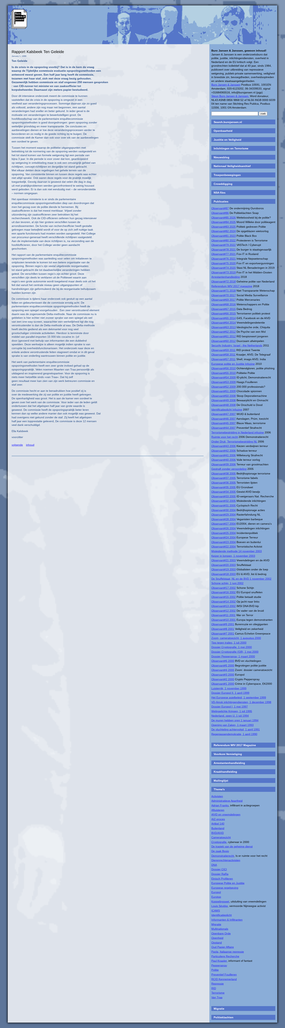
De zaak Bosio (220, 851)
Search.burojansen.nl (228, 122)
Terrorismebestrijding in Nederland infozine (237, 432)
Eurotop (216, 896)
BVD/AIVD (217, 832)
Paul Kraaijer (219, 960)
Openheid (217, 937)
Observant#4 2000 (222, 670)
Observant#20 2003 (223, 565)
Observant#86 (220, 212)
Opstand (216, 942)
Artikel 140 (217, 823)
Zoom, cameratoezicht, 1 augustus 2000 (236, 638)
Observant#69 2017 (223, 299)
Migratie (216, 924)
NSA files (219, 192)
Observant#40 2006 (223, 459)
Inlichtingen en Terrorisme (231, 148)
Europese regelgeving (224, 887)
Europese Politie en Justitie (227, 883)
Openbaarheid (223, 130)
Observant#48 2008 (223, 404)
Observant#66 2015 (223, 313)
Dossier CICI (219, 869)
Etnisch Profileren (222, 878)
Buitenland (217, 828)
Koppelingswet (220, 901)
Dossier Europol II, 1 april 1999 (230, 692)
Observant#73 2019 (223, 272)
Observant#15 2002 (223, 596)
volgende (17, 444)
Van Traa (216, 997)
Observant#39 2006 (223, 464)
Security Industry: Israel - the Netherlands (236, 345)
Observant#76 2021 (223, 258)
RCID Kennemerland (224, 979)
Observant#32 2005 (223, 500)
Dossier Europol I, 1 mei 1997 (229, 706)
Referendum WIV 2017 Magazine (235, 745)
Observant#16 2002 (223, 592)
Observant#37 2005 (223, 478)
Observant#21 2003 (223, 560)
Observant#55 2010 (223, 373)
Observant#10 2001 (223, 619)
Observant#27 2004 (223, 523)
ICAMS (215, 910)
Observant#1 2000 (222, 683)
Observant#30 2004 (223, 510)
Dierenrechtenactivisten (225, 860)
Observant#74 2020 (223, 267)
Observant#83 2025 (223, 226)
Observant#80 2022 (223, 240)
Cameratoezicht (221, 837)
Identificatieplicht (221, 915)
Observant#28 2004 (223, 519)
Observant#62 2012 (223, 331)
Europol (216, 892)
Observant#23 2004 (223, 542)
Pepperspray (219, 965)
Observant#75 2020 (223, 263)
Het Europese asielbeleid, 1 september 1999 (238, 697)
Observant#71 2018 (223, 290)
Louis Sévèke (219, 905)
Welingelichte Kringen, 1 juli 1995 (231, 711)
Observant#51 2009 (223, 391)
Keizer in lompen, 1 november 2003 (233, 555)
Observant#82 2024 (223, 231)
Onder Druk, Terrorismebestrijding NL (234, 441)
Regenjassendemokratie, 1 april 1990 (234, 734)
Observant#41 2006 (223, 455)
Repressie (217, 983)
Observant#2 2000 (222, 679)
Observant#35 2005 (223, 487)
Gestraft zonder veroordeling (229, 468)
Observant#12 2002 (223, 610)
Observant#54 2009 (223, 377)
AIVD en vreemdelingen (225, 814)
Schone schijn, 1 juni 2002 (227, 583)
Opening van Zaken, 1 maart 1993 (232, 725)
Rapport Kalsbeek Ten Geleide (38, 52)
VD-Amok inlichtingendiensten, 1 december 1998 (241, 702)
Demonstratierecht (222, 855)
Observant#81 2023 (223, 235)
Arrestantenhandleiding (225, 276)
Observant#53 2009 (223, 382)
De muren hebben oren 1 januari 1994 (234, 720)
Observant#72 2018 (223, 281)
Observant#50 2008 (223, 395)
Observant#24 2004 (223, 537)
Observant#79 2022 (223, 244)
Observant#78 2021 (223, 249)
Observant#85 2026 (223, 217)
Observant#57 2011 (223, 359)
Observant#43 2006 (223, 446)
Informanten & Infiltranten (227, 919)
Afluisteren (217, 810)
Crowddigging (223, 183)
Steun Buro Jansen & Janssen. (230, 96)
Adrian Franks (220, 805)
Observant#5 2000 (222, 665)
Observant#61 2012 (223, 336)
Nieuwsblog (221, 157)
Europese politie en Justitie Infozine (233, 363)
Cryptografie (218, 842)
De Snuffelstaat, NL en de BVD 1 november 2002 (241, 578)
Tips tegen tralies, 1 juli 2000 (228, 642)
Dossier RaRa (219, 874)
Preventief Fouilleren (224, 974)
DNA (214, 864)
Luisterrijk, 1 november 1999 (228, 688)
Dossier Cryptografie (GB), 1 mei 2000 (234, 651)
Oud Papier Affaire (222, 947)
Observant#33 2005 (223, 496)
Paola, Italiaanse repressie (227, 951)
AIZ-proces (218, 819)
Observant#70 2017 (223, 295)
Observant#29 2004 (223, 514)
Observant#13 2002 (223, 606)
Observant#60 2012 (223, 341)
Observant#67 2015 (223, 309)
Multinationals (219, 928)
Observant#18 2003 (223, 574)
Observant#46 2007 (223, 418)
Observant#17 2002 (223, 587)
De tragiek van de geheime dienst (232, 846)
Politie (215, 969)
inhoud (30, 444)
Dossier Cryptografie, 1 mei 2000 (231, 647)
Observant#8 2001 (222, 628)
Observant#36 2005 (223, 482)
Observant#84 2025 (223, 222)
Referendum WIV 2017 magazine (231, 286)
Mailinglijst (221, 780)
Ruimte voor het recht (224, 436)
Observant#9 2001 (222, 624)
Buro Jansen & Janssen (225, 84)
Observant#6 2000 (222, 660)
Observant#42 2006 (223, 450)
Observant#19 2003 (223, 569)
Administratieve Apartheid (227, 800)
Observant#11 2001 (223, 615)
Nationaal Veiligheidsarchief (232, 166)
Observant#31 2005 (223, 505)
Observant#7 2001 (222, 633)
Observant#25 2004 (223, 533)
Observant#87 (220, 208)
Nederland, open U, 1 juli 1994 (230, 715)
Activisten (217, 796)
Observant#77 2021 (223, 254)
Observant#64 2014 (223, 322)
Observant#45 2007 (223, 423)
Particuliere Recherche (225, 956)
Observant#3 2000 (222, 674)
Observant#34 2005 (223, 491)
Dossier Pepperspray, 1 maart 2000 (233, 656)
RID (213, 988)
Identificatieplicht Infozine (226, 409)
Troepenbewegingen (227, 174)
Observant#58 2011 (223, 354)
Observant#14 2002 (223, 601)
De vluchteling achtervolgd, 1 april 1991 (235, 729)
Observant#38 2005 (223, 473)
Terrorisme (218, 992)
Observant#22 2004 (223, 546)
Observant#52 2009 (223, 386)
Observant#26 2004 (223, 528)
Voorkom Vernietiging (228, 754)
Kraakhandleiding (225, 771)
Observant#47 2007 (223, 414)
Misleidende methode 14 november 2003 (236, 551)
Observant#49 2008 (223, 400)
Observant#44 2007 (223, 427)
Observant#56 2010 (223, 368)
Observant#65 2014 (223, 318)
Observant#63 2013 (223, 327)
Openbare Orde (221, 933)
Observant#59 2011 (223, 350)
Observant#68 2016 (223, 304)
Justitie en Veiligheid (227, 139)
